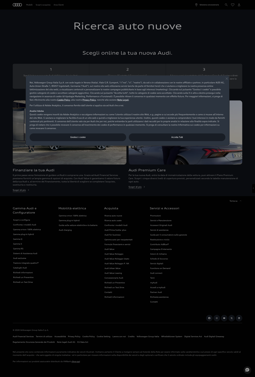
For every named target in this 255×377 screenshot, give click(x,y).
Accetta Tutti (177, 137)
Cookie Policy (63, 99)
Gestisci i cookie (78, 137)
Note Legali (123, 99)
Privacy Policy (89, 99)
